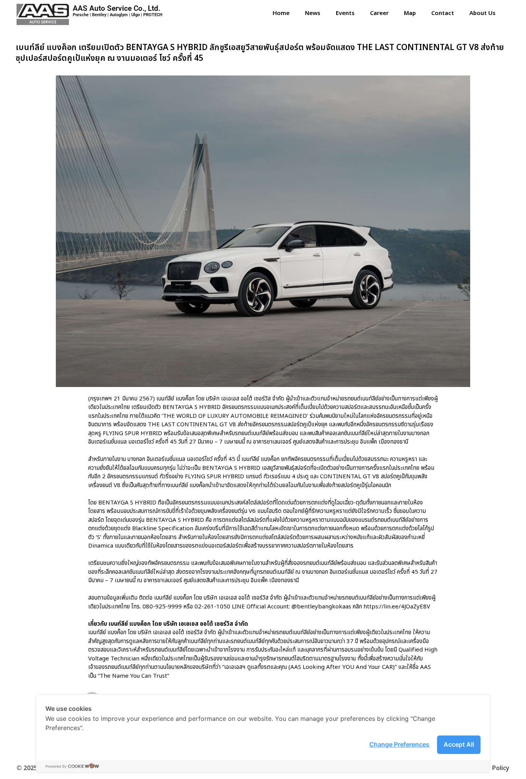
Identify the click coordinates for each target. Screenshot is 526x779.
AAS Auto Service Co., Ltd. (116, 8)
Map (410, 13)
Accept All (459, 744)
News (312, 13)
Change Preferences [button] (399, 744)
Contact (442, 13)
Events (345, 13)
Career (379, 13)
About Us (482, 13)
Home (281, 13)
